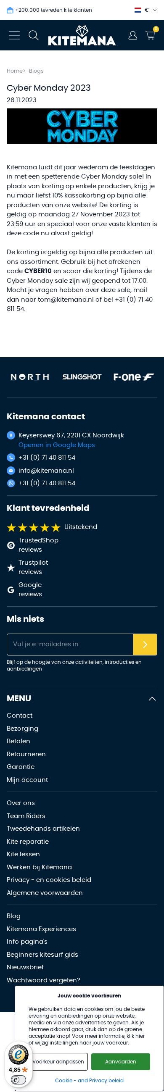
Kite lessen (23, 854)
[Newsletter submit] (145, 644)
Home (15, 71)
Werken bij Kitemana (39, 867)
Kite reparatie (28, 842)
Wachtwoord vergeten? (43, 980)
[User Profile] (132, 35)
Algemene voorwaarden (45, 893)
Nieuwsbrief (25, 967)
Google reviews (30, 590)
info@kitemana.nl (46, 471)
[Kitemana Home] (82, 35)
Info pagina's (27, 942)
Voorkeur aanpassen (58, 1061)
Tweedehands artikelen (43, 829)
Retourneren (26, 754)
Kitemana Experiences (41, 929)
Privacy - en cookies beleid (49, 880)
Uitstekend (80, 527)
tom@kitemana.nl (66, 300)
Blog (14, 916)
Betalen (18, 741)
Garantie (20, 767)
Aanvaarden (120, 1061)
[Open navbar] (14, 35)
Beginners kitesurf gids (42, 955)
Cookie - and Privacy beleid (89, 1080)
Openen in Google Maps (57, 445)
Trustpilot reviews (33, 568)
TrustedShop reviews (38, 545)
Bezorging (22, 729)
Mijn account (27, 780)
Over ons (21, 803)
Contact (19, 716)
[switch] (18, 1079)
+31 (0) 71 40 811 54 (47, 458)
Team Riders (26, 816)
